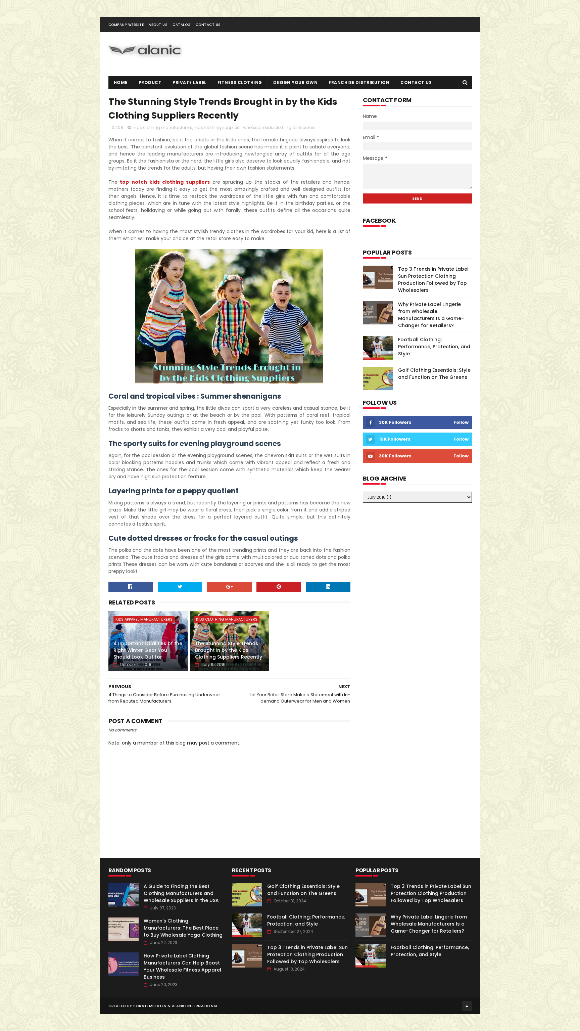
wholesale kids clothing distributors (279, 127)
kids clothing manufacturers (163, 127)
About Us (158, 24)
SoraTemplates (149, 1005)
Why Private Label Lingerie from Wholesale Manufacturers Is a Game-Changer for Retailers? (431, 315)
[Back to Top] (467, 1006)
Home (121, 82)
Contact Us (208, 24)
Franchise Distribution (359, 82)
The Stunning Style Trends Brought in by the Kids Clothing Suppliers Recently (228, 650)
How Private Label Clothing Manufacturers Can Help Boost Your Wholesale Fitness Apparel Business (182, 966)
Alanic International (195, 1005)
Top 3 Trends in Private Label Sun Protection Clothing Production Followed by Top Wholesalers (433, 280)
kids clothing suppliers (218, 127)
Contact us (416, 82)
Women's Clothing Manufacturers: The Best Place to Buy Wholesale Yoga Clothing (183, 927)
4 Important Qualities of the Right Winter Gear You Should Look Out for (147, 650)
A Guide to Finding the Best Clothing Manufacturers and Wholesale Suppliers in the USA (181, 893)
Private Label (189, 82)
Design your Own (295, 82)
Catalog (182, 24)
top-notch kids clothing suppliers (165, 182)
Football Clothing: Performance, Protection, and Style (434, 346)
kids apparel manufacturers (144, 619)
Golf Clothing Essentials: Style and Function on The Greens (434, 373)
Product (150, 82)
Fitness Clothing (240, 82)
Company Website (126, 24)
